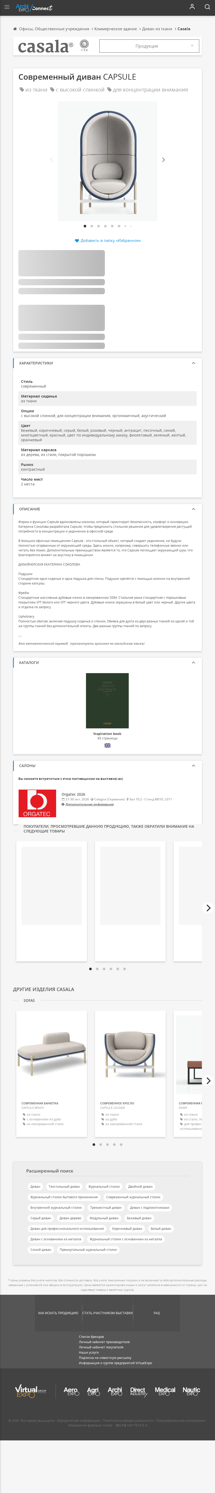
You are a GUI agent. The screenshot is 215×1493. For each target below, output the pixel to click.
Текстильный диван (64, 1186)
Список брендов (91, 1336)
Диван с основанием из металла (55, 1239)
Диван (35, 1186)
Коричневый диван (127, 1228)
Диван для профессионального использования (67, 1228)
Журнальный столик (104, 1186)
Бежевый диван (139, 1218)
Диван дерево (70, 1218)
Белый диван (161, 1228)
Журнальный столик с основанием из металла (126, 1239)
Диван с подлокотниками (149, 1207)
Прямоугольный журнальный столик (88, 1249)
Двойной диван (140, 1186)
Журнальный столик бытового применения (64, 1197)
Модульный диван (104, 1218)
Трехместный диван (106, 1207)
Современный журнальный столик (133, 1197)
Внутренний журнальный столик (56, 1207)
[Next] (163, 160)
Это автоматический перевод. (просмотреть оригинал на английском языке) (81, 643)
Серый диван (40, 1218)
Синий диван (40, 1249)
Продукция (147, 46)
